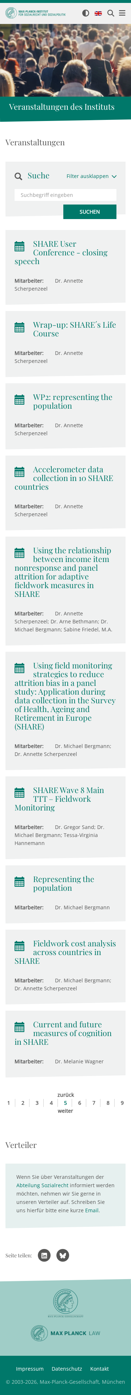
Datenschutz (67, 1368)
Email (92, 1210)
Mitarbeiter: (29, 280)
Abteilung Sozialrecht (42, 1185)
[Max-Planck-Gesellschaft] (65, 1303)
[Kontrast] (85, 13)
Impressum (30, 1368)
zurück (65, 1094)
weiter (65, 1110)
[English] (98, 13)
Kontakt (99, 1368)
